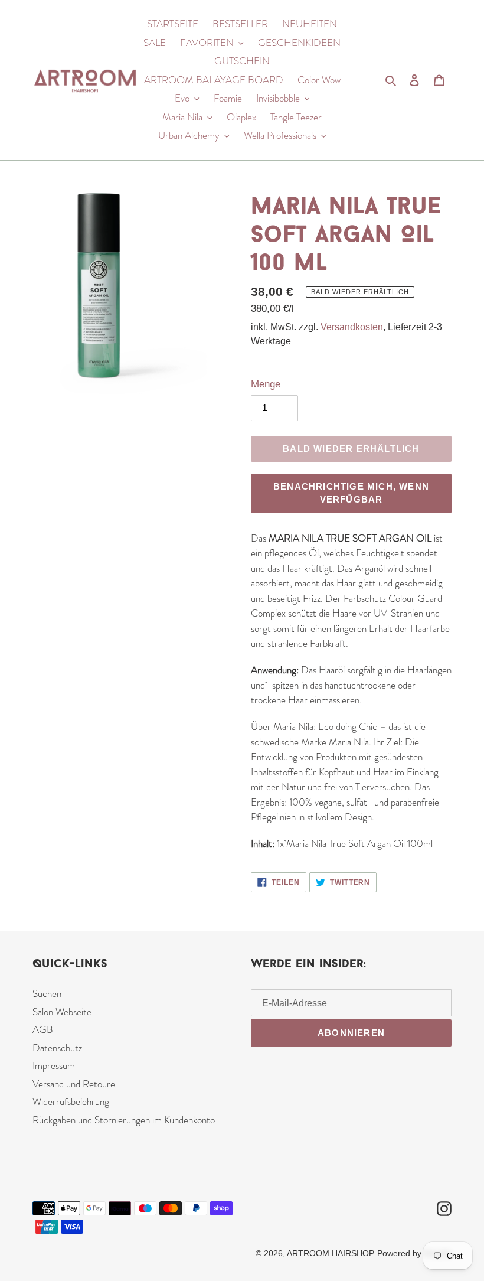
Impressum (53, 1065)
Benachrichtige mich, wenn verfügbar (351, 493)
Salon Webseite (61, 1012)
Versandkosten (352, 327)
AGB (42, 1029)
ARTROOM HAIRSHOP (330, 1253)
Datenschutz (57, 1048)
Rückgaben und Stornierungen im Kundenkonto (123, 1120)
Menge (265, 384)
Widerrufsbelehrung (70, 1101)
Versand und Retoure (73, 1084)
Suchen (46, 993)
